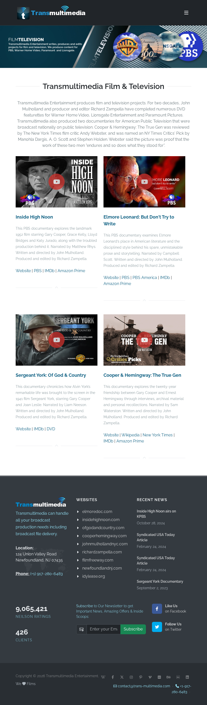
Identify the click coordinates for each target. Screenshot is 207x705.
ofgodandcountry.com (103, 527)
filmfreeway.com (97, 560)
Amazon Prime (71, 270)
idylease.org (93, 576)
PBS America (145, 277)
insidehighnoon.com (101, 519)
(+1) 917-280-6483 (46, 573)
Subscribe (133, 629)
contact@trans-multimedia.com (143, 686)
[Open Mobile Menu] (186, 13)
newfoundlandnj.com (102, 568)
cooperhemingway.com (104, 535)
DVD (51, 428)
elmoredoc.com (97, 511)
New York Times (158, 434)
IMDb (50, 270)
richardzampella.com (102, 552)
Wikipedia (130, 434)
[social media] (103, 677)
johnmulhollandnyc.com (105, 544)
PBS (38, 270)
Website (23, 270)
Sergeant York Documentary (160, 581)
